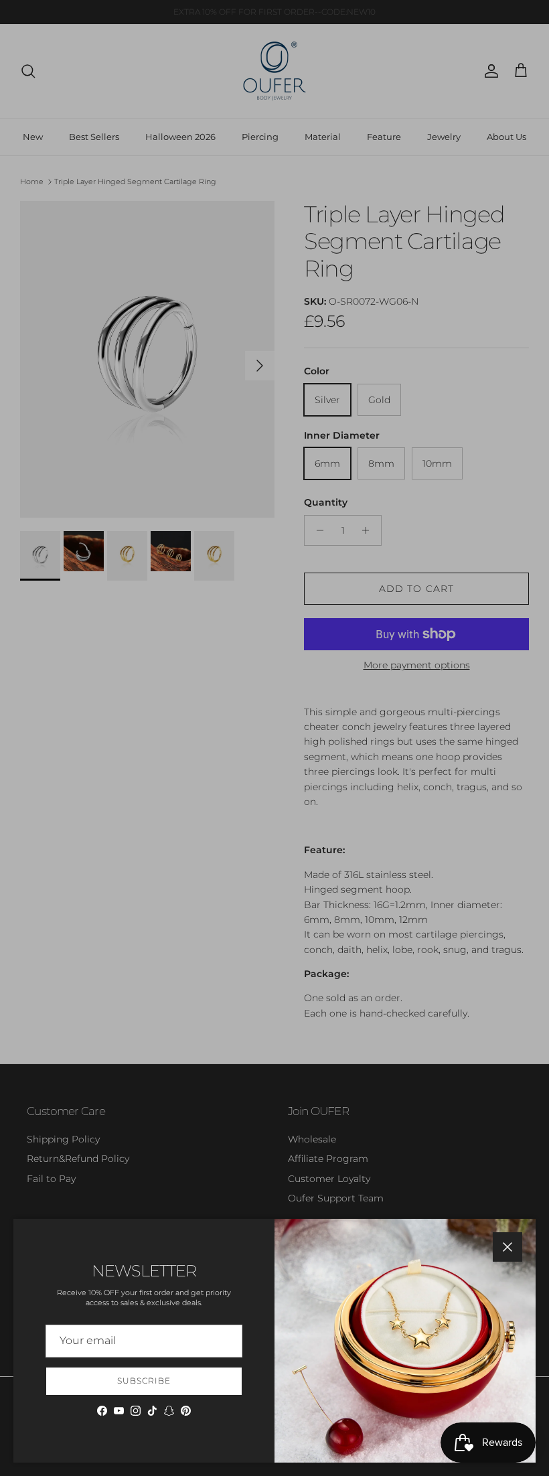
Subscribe (144, 1381)
